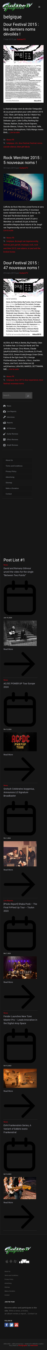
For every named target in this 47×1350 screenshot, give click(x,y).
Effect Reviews (12, 440)
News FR (10, 140)
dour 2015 (19, 380)
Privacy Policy (11, 471)
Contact (9, 494)
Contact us (32, 1313)
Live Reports (11, 411)
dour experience (31, 380)
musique (25, 245)
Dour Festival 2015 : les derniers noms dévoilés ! (21, 29)
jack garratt (15, 245)
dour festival (24, 143)
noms (39, 143)
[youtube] (16, 1326)
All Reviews (11, 428)
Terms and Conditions (14, 466)
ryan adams (22, 248)
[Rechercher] (28, 395)
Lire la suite (15, 132)
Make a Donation (12, 488)
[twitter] (11, 1326)
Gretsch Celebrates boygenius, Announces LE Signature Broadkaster (19, 792)
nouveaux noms (17, 383)
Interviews (11, 417)
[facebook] (7, 1326)
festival (33, 143)
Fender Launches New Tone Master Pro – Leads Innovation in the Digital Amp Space (20, 1020)
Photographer (22, 1345)
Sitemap (9, 483)
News (9, 406)
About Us (9, 460)
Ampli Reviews (12, 445)
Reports (10, 423)
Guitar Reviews (12, 434)
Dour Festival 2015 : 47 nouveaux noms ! (21, 265)
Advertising (10, 477)
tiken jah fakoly (23, 147)
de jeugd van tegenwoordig (26, 241)
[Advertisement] (23, 528)
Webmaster (34, 1345)
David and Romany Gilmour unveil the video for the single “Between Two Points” (18, 572)
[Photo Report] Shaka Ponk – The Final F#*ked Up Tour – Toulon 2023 (20, 907)
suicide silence (9, 147)
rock (31, 245)
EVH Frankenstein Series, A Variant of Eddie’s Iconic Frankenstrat (17, 1129)
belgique (10, 143)
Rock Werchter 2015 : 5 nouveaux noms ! (22, 160)
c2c (16, 143)
